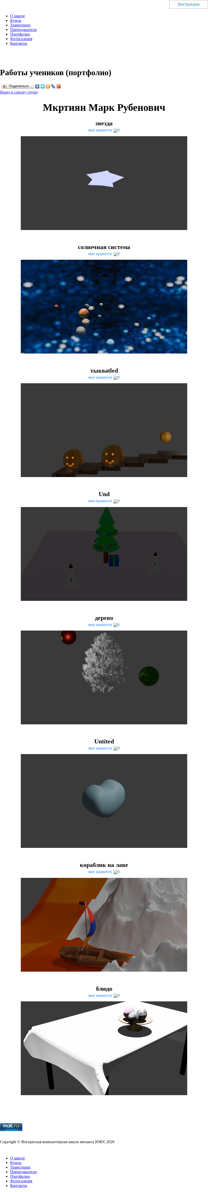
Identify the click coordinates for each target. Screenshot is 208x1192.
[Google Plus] (58, 86)
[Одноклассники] (48, 86)
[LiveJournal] (53, 86)
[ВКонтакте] (37, 86)
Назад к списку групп (19, 92)
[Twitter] (42, 86)
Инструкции (189, 4)
